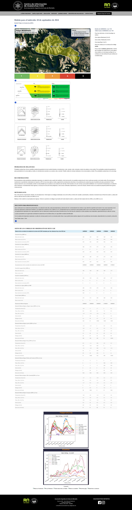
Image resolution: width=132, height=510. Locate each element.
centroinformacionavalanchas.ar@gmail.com (66, 505)
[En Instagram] (103, 503)
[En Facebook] (99, 503)
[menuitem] (25, 13)
